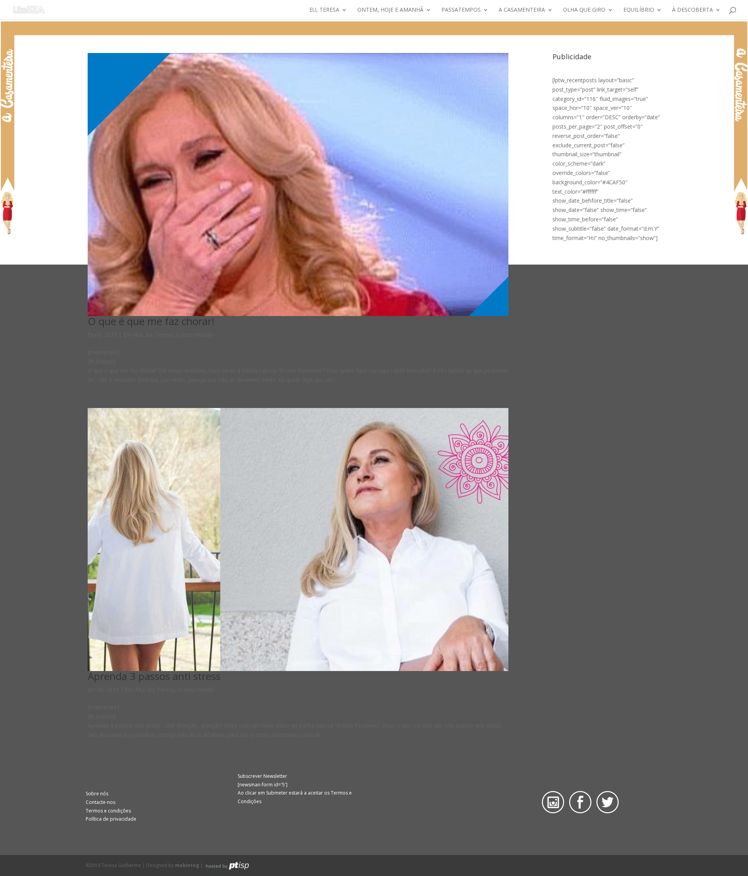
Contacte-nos (100, 802)
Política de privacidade (111, 819)
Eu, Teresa (324, 10)
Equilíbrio (638, 10)
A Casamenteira (522, 10)
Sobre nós (97, 793)
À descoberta (692, 10)
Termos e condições (108, 810)
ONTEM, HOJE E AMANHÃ (390, 10)
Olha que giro (584, 10)
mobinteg (187, 865)
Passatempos (461, 10)
